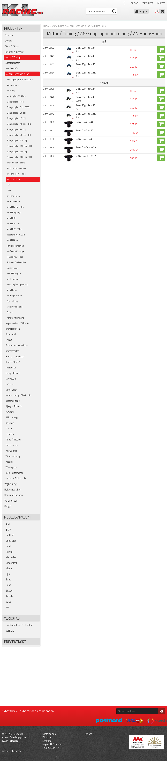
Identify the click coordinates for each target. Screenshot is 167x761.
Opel (8, 574)
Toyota (9, 596)
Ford (8, 546)
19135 (51, 122)
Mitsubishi (11, 563)
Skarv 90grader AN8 (85, 64)
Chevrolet (11, 540)
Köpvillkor (147, 3)
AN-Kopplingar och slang (78, 26)
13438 (51, 88)
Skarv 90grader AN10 (86, 72)
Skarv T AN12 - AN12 (86, 156)
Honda (9, 552)
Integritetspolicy (50, 747)
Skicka (161, 711)
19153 (51, 155)
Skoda (9, 590)
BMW (9, 529)
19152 (51, 130)
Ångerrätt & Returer (52, 744)
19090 (51, 139)
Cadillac (10, 535)
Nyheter (161, 3)
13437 (51, 64)
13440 (51, 97)
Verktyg (10, 630)
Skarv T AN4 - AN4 (84, 122)
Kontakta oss (49, 734)
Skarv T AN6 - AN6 (84, 130)
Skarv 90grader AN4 (85, 47)
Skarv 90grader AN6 (85, 56)
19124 (51, 147)
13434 (51, 72)
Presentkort (15, 641)
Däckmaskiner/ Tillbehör (19, 625)
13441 (51, 56)
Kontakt (134, 3)
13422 (51, 47)
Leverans (46, 740)
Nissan (9, 568)
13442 (51, 113)
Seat (8, 585)
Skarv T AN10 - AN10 (86, 147)
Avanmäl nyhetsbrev (11, 751)
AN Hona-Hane (99, 26)
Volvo (8, 601)
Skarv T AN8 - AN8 (84, 139)
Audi (8, 524)
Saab (8, 579)
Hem (45, 26)
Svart (78, 92)
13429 (51, 105)
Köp (161, 49)
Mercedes (11, 557)
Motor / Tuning (57, 26)
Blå (77, 51)
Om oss (88, 734)
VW (7, 607)
